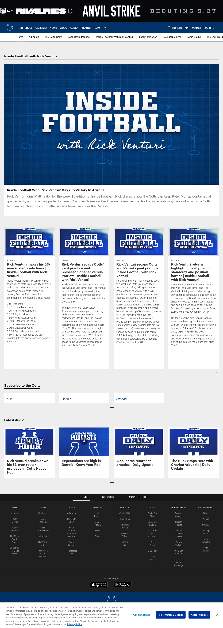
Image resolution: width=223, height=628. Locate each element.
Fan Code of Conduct (152, 533)
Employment (124, 519)
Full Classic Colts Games (42, 553)
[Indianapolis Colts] (111, 601)
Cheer (98, 536)
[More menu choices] (104, 27)
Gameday (152, 551)
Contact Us (124, 513)
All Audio (71, 513)
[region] (111, 615)
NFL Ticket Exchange (178, 562)
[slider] (111, 176)
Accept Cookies (199, 614)
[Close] (217, 615)
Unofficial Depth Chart (14, 539)
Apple (10, 398)
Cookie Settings (141, 614)
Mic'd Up (43, 536)
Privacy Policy (74, 624)
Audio (71, 507)
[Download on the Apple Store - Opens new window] (99, 585)
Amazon (121, 398)
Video (43, 507)
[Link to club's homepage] (10, 27)
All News (15, 513)
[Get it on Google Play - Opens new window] (123, 586)
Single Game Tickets (178, 533)
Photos (97, 507)
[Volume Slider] (193, 181)
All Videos (42, 513)
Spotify (67, 398)
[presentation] (217, 373)
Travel (97, 530)
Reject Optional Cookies (171, 614)
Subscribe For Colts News (14, 551)
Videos (205, 519)
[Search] (169, 27)
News (15, 507)
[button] (89, 124)
